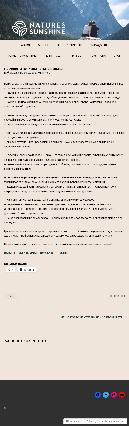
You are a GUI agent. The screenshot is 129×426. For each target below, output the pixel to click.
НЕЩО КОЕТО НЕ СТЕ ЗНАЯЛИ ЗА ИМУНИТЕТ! (91, 317)
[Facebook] (98, 395)
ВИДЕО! (77, 55)
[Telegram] (106, 395)
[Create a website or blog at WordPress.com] (5, 407)
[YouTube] (122, 395)
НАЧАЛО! (24, 45)
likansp (46, 72)
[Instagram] (114, 395)
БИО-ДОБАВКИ (100, 45)
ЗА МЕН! (43, 45)
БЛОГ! (117, 55)
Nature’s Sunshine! (70, 45)
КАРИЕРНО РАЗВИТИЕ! (22, 55)
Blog (122, 295)
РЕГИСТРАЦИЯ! (54, 55)
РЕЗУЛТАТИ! (98, 55)
